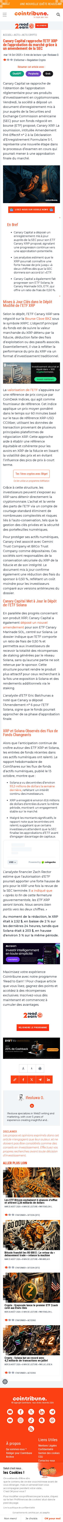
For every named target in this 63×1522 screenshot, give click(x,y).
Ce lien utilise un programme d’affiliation (31, 481)
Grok (48, 73)
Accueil (7, 35)
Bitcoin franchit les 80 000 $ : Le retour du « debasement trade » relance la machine (30, 1254)
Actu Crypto (29, 35)
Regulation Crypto (36, 60)
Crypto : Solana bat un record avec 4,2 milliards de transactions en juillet (26, 1359)
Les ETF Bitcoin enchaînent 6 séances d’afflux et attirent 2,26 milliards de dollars (31, 1201)
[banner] (31, 373)
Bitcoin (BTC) (34, 1215)
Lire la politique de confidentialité (19, 1507)
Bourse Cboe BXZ (37, 319)
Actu (17, 35)
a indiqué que (41, 890)
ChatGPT (17, 73)
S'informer (19, 60)
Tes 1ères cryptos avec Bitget (31, 473)
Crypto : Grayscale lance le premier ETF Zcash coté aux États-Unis (31, 1306)
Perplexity (33, 73)
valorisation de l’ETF (22, 390)
